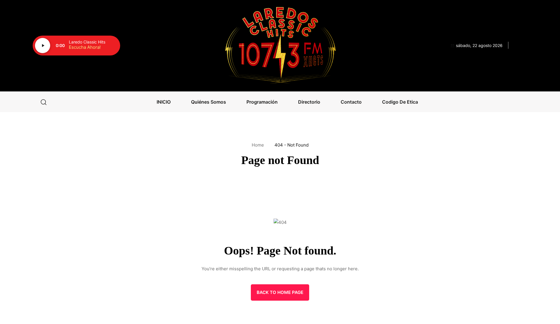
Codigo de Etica (400, 102)
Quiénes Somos (208, 102)
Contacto (351, 102)
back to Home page (280, 292)
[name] (280, 45)
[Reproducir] (42, 45)
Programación (262, 102)
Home (259, 145)
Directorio (309, 102)
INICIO (164, 102)
